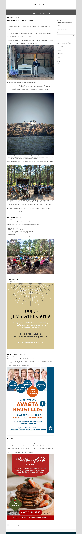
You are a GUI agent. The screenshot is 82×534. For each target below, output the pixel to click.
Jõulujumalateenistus (14, 279)
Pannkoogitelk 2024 (13, 439)
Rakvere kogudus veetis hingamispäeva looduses (21, 21)
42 (18, 525)
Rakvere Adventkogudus (41, 5)
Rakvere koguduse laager (14, 217)
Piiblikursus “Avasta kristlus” (16, 354)
